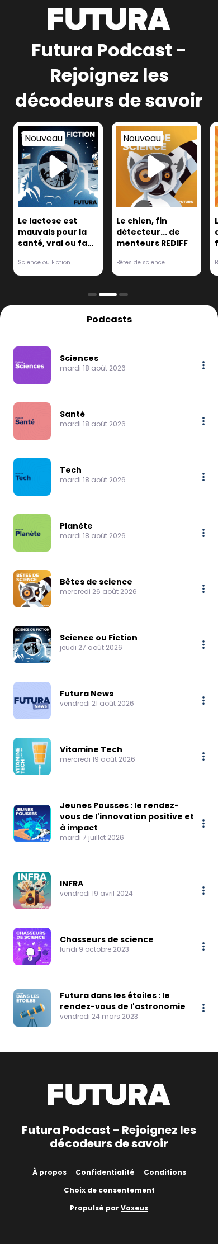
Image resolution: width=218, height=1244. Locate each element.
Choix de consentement (109, 1190)
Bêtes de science (140, 262)
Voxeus (134, 1208)
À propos (49, 1172)
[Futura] (109, 19)
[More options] (203, 365)
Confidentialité (105, 1172)
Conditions (165, 1172)
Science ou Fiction (44, 262)
